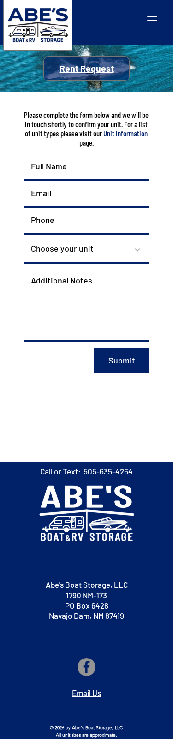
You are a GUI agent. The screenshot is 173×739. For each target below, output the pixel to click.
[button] (152, 21)
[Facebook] (86, 667)
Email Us (86, 692)
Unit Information (125, 133)
